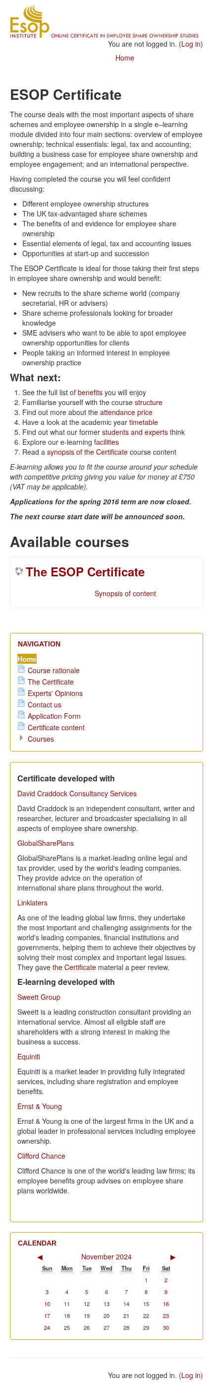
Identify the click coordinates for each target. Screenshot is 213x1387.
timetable (143, 422)
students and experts (136, 432)
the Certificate (74, 967)
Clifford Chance (41, 1156)
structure (148, 402)
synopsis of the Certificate (88, 452)
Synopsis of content (125, 593)
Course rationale (54, 670)
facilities (106, 442)
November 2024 (106, 1256)
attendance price (126, 412)
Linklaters (32, 902)
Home (124, 58)
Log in (191, 44)
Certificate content (56, 727)
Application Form (54, 716)
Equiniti (28, 1056)
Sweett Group (38, 997)
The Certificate (51, 682)
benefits (91, 392)
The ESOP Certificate (85, 571)
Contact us (44, 704)
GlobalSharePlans (45, 843)
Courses (41, 739)
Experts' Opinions (55, 693)
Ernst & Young (39, 1106)
